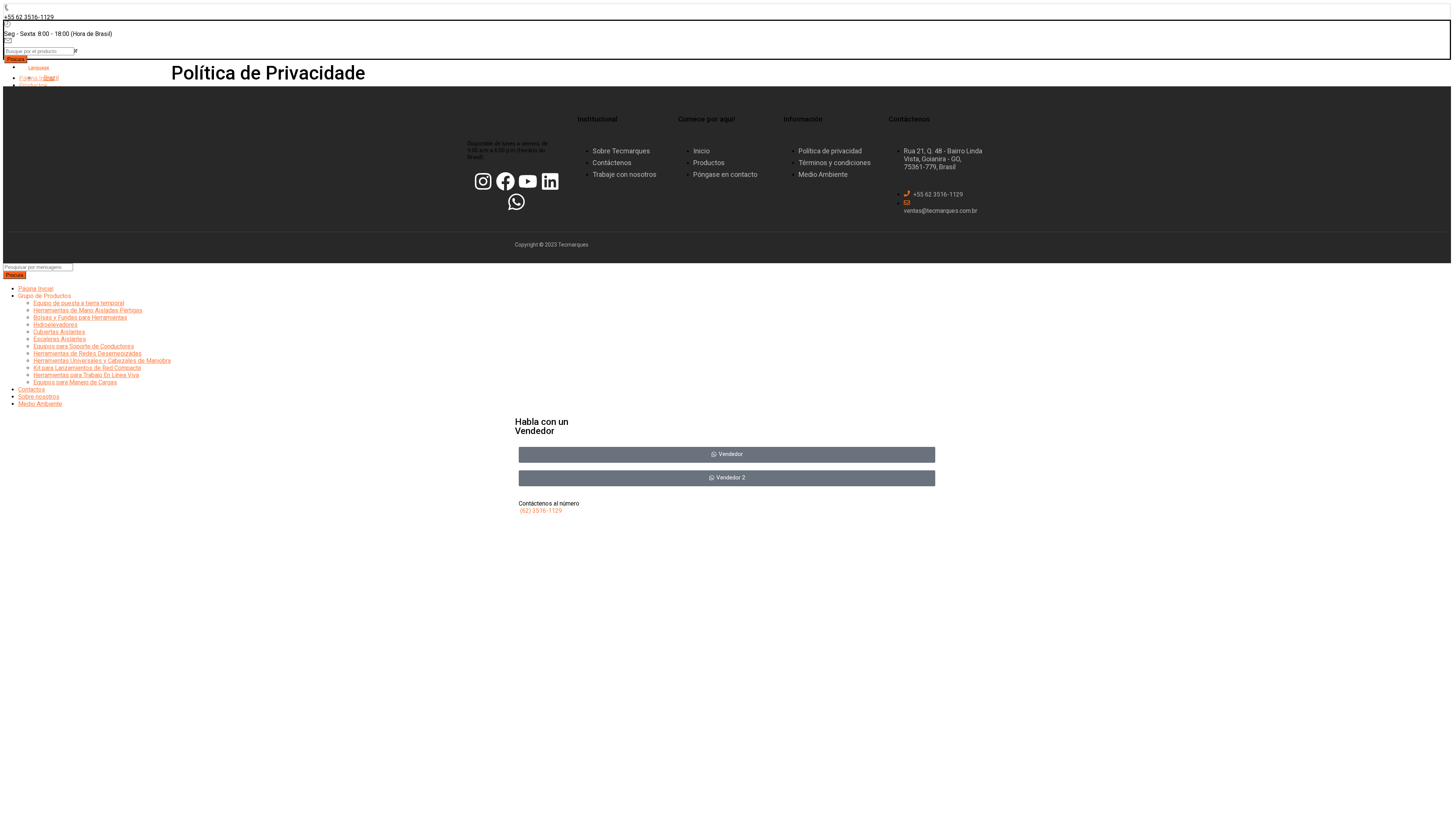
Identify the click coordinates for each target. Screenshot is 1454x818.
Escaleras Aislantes (59, 339)
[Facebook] (505, 181)
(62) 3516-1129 (541, 510)
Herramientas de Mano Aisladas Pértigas (87, 310)
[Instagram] (483, 181)
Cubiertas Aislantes (59, 332)
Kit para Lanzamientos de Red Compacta (87, 368)
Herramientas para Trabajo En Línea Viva (86, 375)
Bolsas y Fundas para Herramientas (80, 317)
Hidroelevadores (55, 324)
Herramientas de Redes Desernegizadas (87, 353)
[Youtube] (527, 181)
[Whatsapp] (516, 201)
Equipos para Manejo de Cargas (75, 382)
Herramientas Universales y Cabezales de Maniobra (102, 360)
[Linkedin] (550, 181)
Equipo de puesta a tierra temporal (78, 303)
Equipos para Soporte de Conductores (83, 346)
